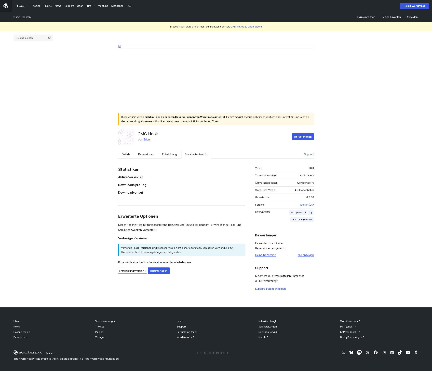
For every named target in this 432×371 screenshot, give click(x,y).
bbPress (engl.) (350, 332)
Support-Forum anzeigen (270, 288)
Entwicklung (169, 154)
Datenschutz (21, 337)
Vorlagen (100, 337)
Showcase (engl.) (105, 321)
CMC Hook (148, 133)
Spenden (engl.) (269, 332)
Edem (147, 139)
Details (126, 154)
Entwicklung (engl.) (187, 332)
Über (16, 321)
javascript (301, 212)
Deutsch (50, 353)
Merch (263, 337)
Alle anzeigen (306, 255)
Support (309, 154)
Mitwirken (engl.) (268, 321)
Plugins (99, 332)
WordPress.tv (186, 337)
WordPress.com (350, 321)
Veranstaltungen (268, 326)
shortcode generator (302, 219)
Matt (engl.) (348, 326)
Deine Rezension (265, 255)
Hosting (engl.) (22, 332)
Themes (99, 326)
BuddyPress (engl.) (352, 337)
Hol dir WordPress (414, 5)
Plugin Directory (22, 17)
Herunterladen (303, 136)
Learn (180, 321)
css (291, 212)
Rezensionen (146, 154)
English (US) (307, 204)
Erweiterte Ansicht (196, 154)
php (311, 212)
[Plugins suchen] (49, 38)
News (17, 326)
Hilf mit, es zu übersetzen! (247, 26)
